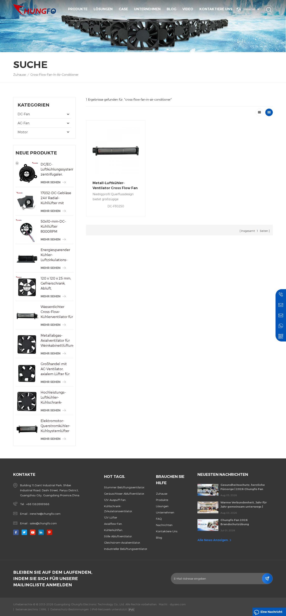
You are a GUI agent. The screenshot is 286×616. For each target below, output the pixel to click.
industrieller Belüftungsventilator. (126, 549)
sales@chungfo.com (43, 523)
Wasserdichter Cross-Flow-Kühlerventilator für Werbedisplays (57, 312)
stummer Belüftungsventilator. (124, 487)
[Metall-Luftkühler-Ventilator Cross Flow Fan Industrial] (115, 150)
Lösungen (103, 9)
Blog (171, 9)
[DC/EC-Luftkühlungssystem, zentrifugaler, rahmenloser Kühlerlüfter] (27, 173)
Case (123, 9)
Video (187, 9)
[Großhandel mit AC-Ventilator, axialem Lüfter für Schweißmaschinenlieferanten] (27, 372)
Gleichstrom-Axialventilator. (122, 542)
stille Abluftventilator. (118, 536)
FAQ (159, 518)
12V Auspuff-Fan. (115, 500)
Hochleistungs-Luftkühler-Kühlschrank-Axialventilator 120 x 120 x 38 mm (56, 397)
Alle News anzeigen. (213, 540)
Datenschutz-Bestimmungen (69, 609)
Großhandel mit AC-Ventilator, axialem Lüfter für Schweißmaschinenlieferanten (57, 369)
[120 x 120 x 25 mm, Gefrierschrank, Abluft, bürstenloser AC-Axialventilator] (27, 287)
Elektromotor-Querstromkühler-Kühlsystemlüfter (55, 426)
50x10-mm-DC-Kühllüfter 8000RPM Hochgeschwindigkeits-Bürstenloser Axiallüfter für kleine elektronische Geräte (57, 226)
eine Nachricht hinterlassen (271, 613)
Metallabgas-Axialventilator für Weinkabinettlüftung (57, 340)
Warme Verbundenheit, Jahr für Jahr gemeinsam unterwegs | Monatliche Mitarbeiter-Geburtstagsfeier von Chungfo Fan (246, 505)
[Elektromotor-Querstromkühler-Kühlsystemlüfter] (27, 429)
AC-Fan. (24, 123)
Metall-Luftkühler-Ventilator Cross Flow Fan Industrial (115, 186)
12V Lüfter (110, 517)
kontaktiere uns (215, 9)
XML (43, 609)
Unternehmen (147, 9)
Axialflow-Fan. (113, 523)
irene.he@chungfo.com (45, 513)
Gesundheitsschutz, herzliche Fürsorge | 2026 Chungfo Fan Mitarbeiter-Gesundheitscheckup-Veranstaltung (245, 487)
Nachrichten (164, 525)
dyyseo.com (178, 604)
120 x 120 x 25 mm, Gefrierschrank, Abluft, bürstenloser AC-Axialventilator (56, 283)
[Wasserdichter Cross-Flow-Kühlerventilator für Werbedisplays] (27, 315)
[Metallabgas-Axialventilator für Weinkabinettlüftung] (27, 344)
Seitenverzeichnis (26, 609)
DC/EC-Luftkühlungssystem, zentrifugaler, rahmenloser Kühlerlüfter (57, 169)
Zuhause (19, 74)
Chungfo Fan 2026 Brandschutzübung (234, 522)
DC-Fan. (24, 114)
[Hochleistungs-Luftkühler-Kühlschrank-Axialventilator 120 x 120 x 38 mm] (27, 401)
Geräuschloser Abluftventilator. (124, 493)
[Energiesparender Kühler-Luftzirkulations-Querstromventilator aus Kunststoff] (27, 258)
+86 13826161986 (37, 504)
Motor (23, 132)
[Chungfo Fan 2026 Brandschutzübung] (207, 525)
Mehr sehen (51, 182)
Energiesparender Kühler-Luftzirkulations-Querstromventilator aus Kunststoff (57, 255)
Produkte (78, 9)
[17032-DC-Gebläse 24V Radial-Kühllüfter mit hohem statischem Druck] (27, 201)
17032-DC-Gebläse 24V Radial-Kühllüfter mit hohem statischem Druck (56, 198)
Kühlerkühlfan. (113, 530)
